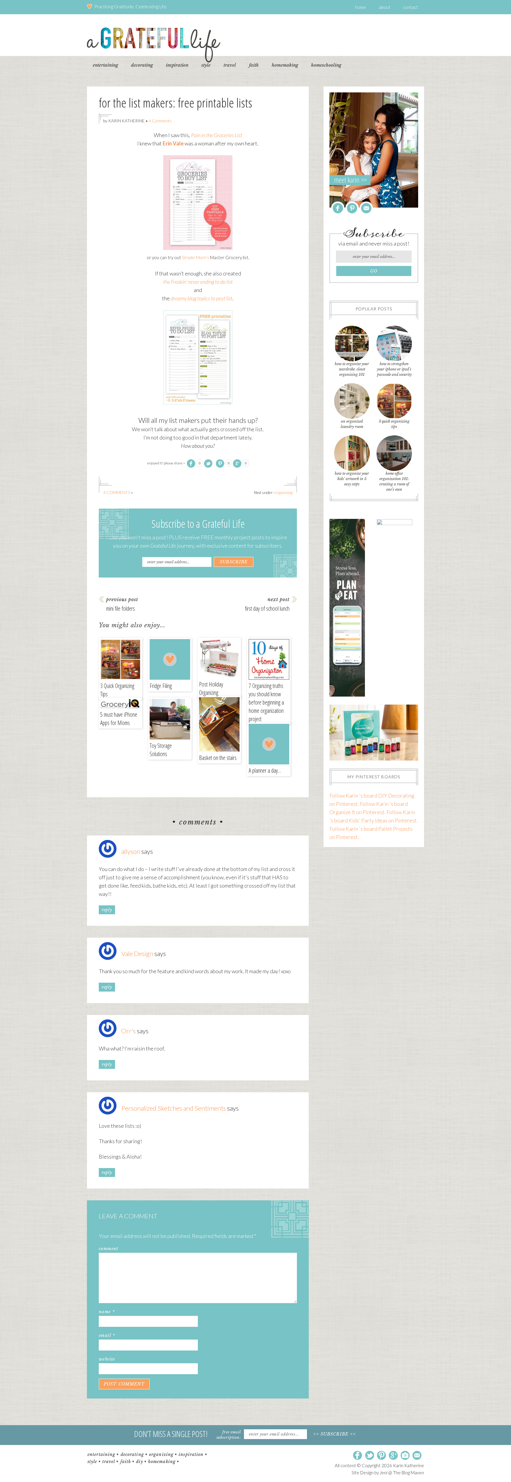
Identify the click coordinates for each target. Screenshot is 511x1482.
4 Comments (160, 120)
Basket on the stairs (218, 758)
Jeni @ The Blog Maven (402, 1472)
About (384, 7)
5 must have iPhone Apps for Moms (118, 718)
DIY (139, 1461)
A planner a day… (265, 770)
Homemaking (162, 1461)
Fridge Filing (161, 686)
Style (92, 1461)
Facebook (338, 208)
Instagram (405, 1455)
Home (360, 7)
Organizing (283, 492)
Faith (125, 1461)
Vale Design (137, 953)
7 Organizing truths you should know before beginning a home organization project (266, 702)
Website (107, 1359)
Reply (107, 909)
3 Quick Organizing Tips (117, 690)
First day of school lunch (267, 608)
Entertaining (101, 1454)
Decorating (132, 1454)
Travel (108, 1461)
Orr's (128, 1031)
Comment (109, 1248)
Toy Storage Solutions (161, 750)
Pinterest (352, 208)
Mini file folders (120, 608)
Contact (410, 7)
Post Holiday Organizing (211, 688)
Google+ (393, 1455)
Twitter (369, 1455)
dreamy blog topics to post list (201, 298)
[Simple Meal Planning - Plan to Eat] (347, 694)
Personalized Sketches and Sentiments (173, 1108)
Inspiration (191, 1454)
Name (107, 1311)
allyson (130, 851)
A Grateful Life (153, 45)
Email (107, 1335)
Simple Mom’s (196, 257)
